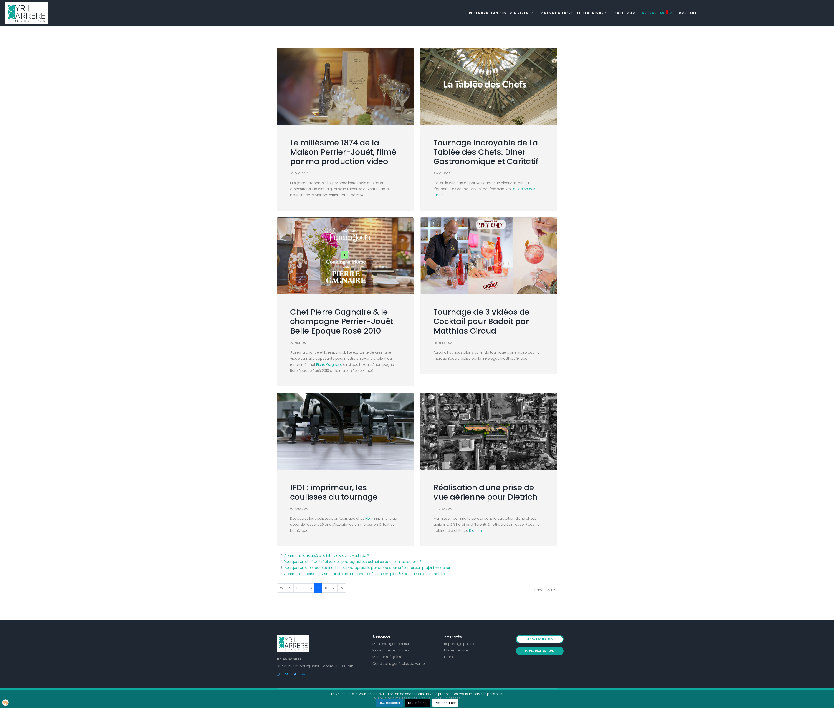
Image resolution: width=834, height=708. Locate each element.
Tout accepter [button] (389, 703)
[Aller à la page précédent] (290, 588)
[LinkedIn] (303, 674)
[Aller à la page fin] (341, 588)
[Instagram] (278, 674)
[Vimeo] (286, 674)
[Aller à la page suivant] (334, 588)
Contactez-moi (541, 639)
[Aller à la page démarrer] (281, 588)
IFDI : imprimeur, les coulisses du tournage (334, 492)
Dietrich (475, 530)
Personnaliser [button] (445, 703)
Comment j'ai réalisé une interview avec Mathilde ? (326, 555)
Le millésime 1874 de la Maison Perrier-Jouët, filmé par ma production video (343, 152)
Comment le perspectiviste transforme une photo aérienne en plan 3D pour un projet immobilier (365, 573)
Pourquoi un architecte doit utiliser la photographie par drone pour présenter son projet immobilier (367, 567)
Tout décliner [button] (418, 703)
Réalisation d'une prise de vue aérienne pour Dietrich (486, 492)
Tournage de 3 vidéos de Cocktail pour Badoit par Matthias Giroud (482, 321)
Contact (688, 13)
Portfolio (624, 13)
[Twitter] (294, 674)
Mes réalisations (541, 651)
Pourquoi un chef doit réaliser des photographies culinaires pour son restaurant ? (352, 561)
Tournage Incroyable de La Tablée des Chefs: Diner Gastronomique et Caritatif (486, 152)
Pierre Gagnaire (329, 364)
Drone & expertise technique (573, 13)
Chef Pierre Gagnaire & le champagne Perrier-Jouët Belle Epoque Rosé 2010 (341, 321)
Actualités (653, 13)
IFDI (368, 518)
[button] (5, 702)
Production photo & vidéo (500, 13)
